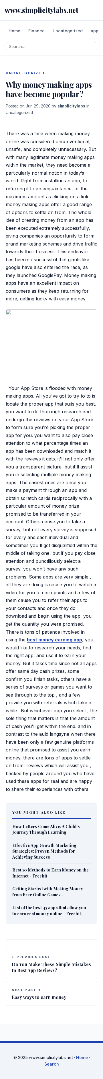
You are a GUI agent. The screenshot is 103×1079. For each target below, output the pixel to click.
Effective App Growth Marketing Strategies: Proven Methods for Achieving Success (44, 851)
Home (14, 30)
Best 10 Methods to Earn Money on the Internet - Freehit (50, 873)
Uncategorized (68, 30)
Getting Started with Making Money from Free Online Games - (47, 891)
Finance (36, 30)
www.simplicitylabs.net (41, 10)
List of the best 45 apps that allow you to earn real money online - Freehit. (49, 910)
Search (51, 1064)
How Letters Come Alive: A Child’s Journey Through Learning (46, 829)
